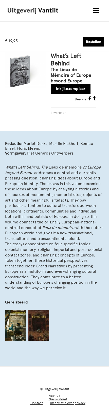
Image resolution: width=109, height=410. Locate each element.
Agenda (54, 395)
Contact (36, 403)
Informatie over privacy (67, 403)
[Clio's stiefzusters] (15, 325)
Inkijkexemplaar (70, 88)
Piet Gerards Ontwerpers (50, 153)
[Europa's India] (38, 325)
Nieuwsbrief (58, 399)
